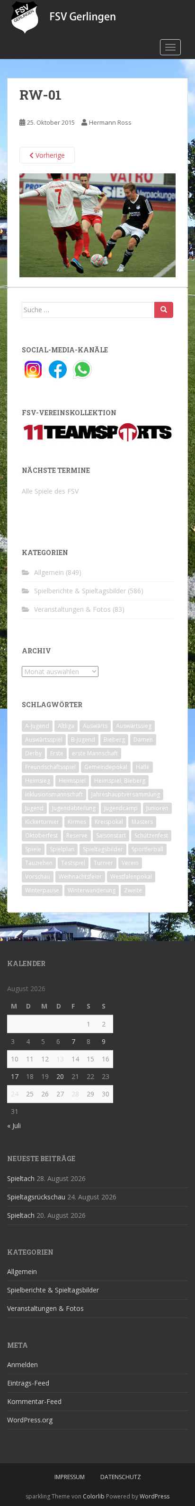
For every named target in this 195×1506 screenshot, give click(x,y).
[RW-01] (97, 224)
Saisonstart (111, 835)
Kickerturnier (42, 822)
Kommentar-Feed (34, 1401)
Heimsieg (37, 781)
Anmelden (22, 1364)
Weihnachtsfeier (80, 877)
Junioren (157, 808)
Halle (143, 767)
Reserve (77, 835)
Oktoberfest (41, 835)
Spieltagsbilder (103, 849)
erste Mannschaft (95, 753)
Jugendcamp (121, 808)
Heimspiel (72, 781)
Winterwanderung (91, 890)
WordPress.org (30, 1419)
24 (14, 1093)
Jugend (34, 808)
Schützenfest (151, 835)
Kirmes (77, 822)
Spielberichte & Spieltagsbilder (80, 590)
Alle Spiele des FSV (50, 491)
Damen (143, 740)
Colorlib (94, 1496)
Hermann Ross (110, 122)
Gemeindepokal (105, 767)
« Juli (14, 1125)
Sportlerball (147, 849)
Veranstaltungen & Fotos (72, 609)
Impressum (69, 1477)
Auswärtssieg (133, 726)
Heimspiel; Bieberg (119, 781)
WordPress (154, 1496)
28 (75, 1093)
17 (14, 1076)
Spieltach (21, 1178)
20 (60, 1076)
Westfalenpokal (131, 877)
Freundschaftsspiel (50, 767)
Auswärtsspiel (43, 740)
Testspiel (73, 863)
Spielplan (62, 849)
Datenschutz (120, 1477)
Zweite (133, 890)
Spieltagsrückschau (36, 1196)
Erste (56, 753)
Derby (33, 753)
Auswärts (95, 726)
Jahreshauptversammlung (125, 794)
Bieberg (114, 740)
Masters (142, 822)
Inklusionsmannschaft (54, 794)
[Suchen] (163, 310)
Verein (130, 863)
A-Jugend (37, 726)
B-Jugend (83, 740)
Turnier (103, 863)
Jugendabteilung (74, 808)
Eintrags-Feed (28, 1382)
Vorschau (37, 877)
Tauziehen (39, 863)
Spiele (33, 849)
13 (60, 1058)
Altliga (66, 726)
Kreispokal (109, 822)
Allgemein (49, 572)
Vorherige (49, 155)
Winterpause (42, 890)
